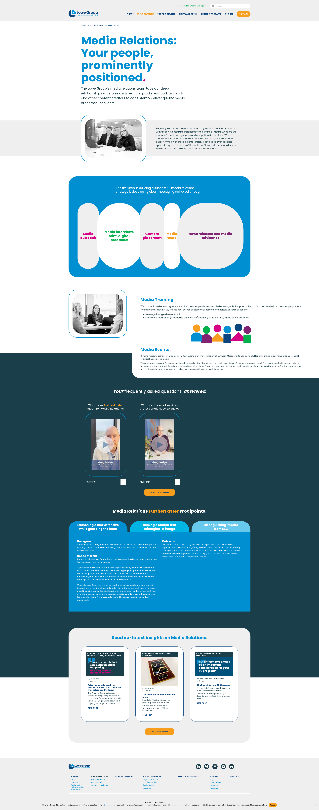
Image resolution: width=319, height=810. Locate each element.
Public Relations (95, 25)
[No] (316, 804)
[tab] (98, 526)
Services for (183, 6)
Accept (273, 805)
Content (91, 653)
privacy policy (108, 805)
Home (83, 25)
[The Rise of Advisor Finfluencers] (214, 666)
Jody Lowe (94, 678)
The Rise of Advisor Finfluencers (213, 685)
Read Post (93, 708)
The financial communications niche (158, 695)
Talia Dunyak (218, 678)
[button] (105, 444)
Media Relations (95, 655)
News (161, 653)
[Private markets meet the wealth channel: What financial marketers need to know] (105, 666)
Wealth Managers (197, 6)
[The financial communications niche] (160, 671)
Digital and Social (107, 653)
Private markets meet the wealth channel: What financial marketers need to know (104, 687)
